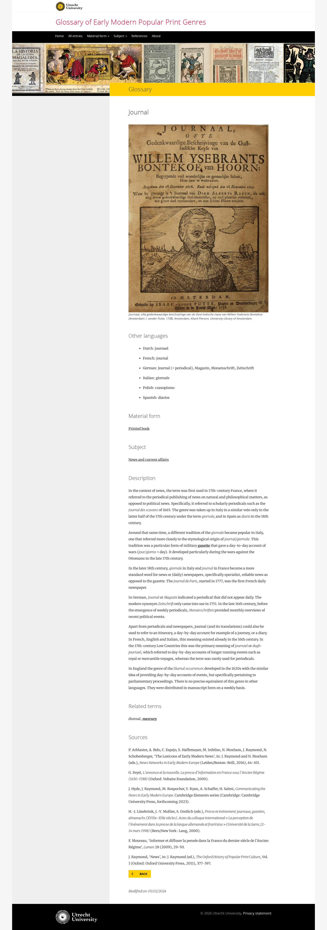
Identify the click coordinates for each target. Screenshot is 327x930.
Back (143, 874)
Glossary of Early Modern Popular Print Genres (131, 22)
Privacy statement (257, 913)
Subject (119, 36)
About (156, 36)
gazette (204, 545)
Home (59, 36)
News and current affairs (148, 459)
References (139, 36)
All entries (75, 36)
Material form (97, 36)
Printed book (138, 428)
